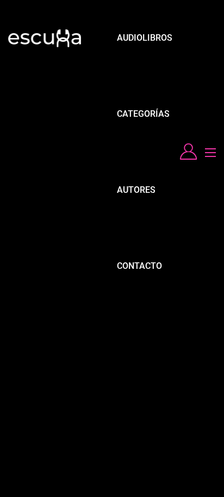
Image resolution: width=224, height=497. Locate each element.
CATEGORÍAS (143, 114)
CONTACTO (139, 266)
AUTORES (136, 190)
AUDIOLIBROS (144, 38)
